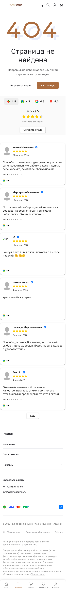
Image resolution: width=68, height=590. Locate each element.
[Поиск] (48, 5)
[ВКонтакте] (61, 507)
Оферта (59, 532)
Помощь (8, 464)
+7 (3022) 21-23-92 (13, 486)
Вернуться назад (20, 85)
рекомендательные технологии (19, 544)
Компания (9, 443)
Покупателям (11, 454)
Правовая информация (38, 532)
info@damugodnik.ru (14, 491)
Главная (8, 433)
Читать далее (38, 574)
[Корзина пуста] (61, 5)
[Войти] (54, 5)
